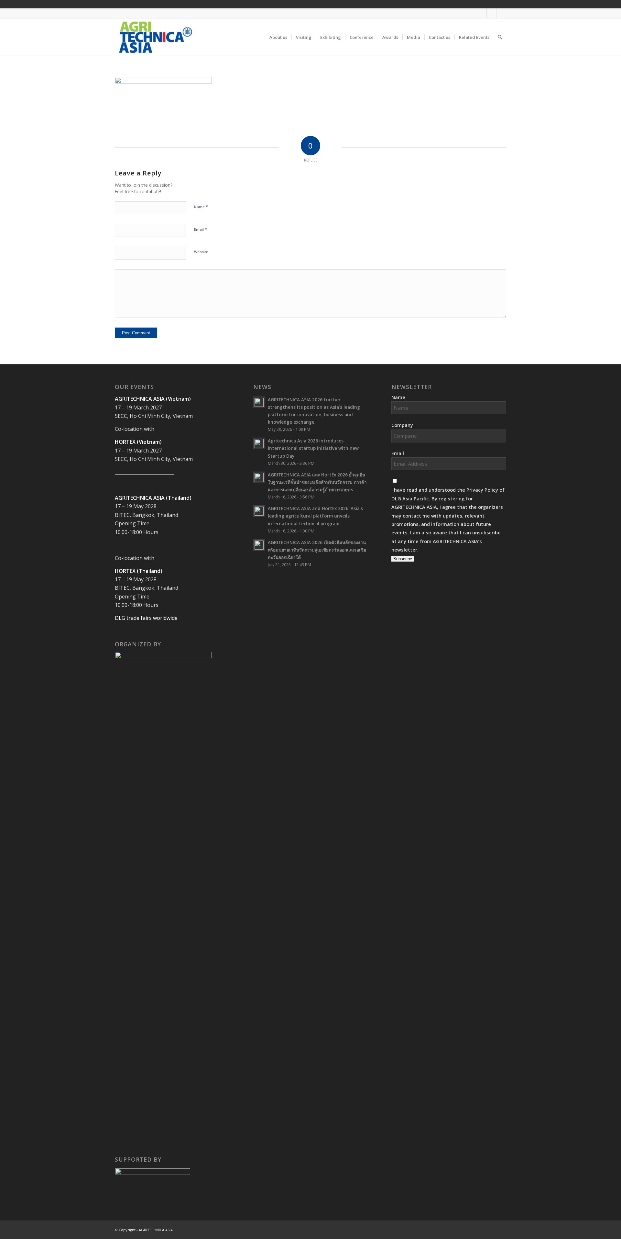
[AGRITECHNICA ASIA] (155, 37)
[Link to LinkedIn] (501, 13)
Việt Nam (462, 4)
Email (200, 229)
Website (201, 251)
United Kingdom (453, 4)
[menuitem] (278, 37)
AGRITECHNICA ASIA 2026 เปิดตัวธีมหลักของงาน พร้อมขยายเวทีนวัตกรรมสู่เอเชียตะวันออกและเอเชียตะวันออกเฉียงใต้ (317, 549)
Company (402, 425)
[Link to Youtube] (491, 13)
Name (201, 206)
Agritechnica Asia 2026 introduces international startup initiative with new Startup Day (313, 448)
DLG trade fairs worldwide (146, 617)
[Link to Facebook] (481, 13)
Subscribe (402, 558)
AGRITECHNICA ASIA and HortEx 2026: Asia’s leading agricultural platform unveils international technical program (315, 515)
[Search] (500, 37)
